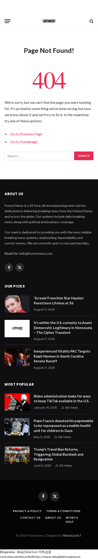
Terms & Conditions (63, 511)
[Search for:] (40, 156)
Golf (70, 521)
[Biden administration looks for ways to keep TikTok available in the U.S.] (17, 402)
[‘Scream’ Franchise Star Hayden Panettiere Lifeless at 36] (17, 304)
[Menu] (7, 21)
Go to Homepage (23, 141)
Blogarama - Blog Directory (19, 552)
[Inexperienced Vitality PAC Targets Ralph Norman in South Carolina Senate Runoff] (17, 357)
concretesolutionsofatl (16, 557)
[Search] (91, 21)
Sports (72, 517)
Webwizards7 (72, 535)
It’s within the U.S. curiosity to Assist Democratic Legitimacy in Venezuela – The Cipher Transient (63, 327)
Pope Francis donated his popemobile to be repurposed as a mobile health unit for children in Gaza (63, 426)
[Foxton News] (49, 21)
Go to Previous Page (26, 134)
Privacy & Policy (27, 511)
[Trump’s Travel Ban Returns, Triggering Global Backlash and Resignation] (17, 455)
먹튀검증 (45, 552)
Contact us (30, 517)
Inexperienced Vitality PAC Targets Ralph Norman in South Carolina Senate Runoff (62, 356)
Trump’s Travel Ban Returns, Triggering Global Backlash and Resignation (58, 454)
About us (53, 517)
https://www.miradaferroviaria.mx (56, 557)
